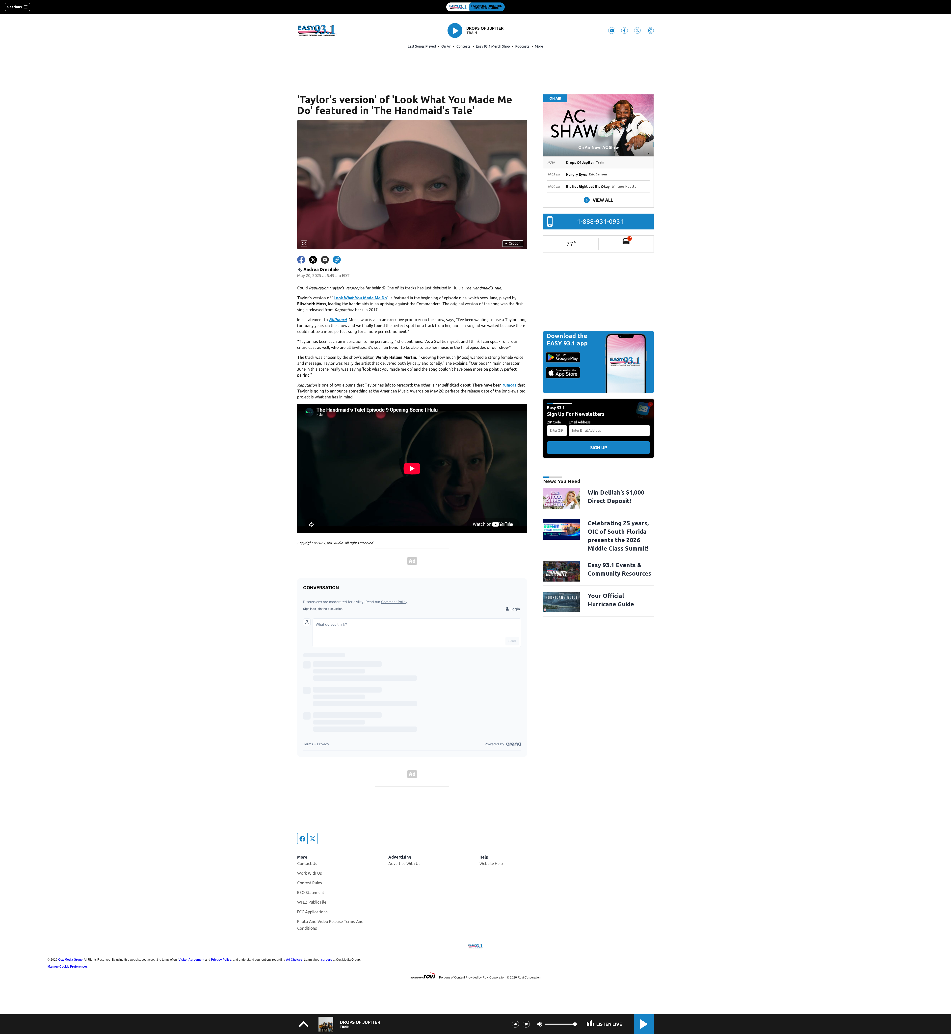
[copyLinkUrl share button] (337, 260)
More (539, 46)
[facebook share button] (301, 260)
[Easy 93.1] (475, 7)
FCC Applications (312, 912)
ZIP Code (554, 422)
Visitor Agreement (191, 959)
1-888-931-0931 (600, 221)
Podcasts (522, 46)
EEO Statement (310, 892)
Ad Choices (294, 959)
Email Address (580, 422)
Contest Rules (309, 883)
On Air (446, 46)
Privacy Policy (221, 959)
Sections (14, 7)
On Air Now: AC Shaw (598, 147)
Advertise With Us (404, 863)
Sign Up (598, 447)
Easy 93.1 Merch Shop (493, 46)
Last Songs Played (422, 46)
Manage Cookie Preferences (68, 966)
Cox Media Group (70, 959)
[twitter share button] (313, 260)
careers (326, 959)
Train (471, 33)
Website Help (491, 863)
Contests (463, 46)
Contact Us (307, 863)
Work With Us (309, 873)
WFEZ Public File (311, 902)
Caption (513, 243)
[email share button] (325, 260)
